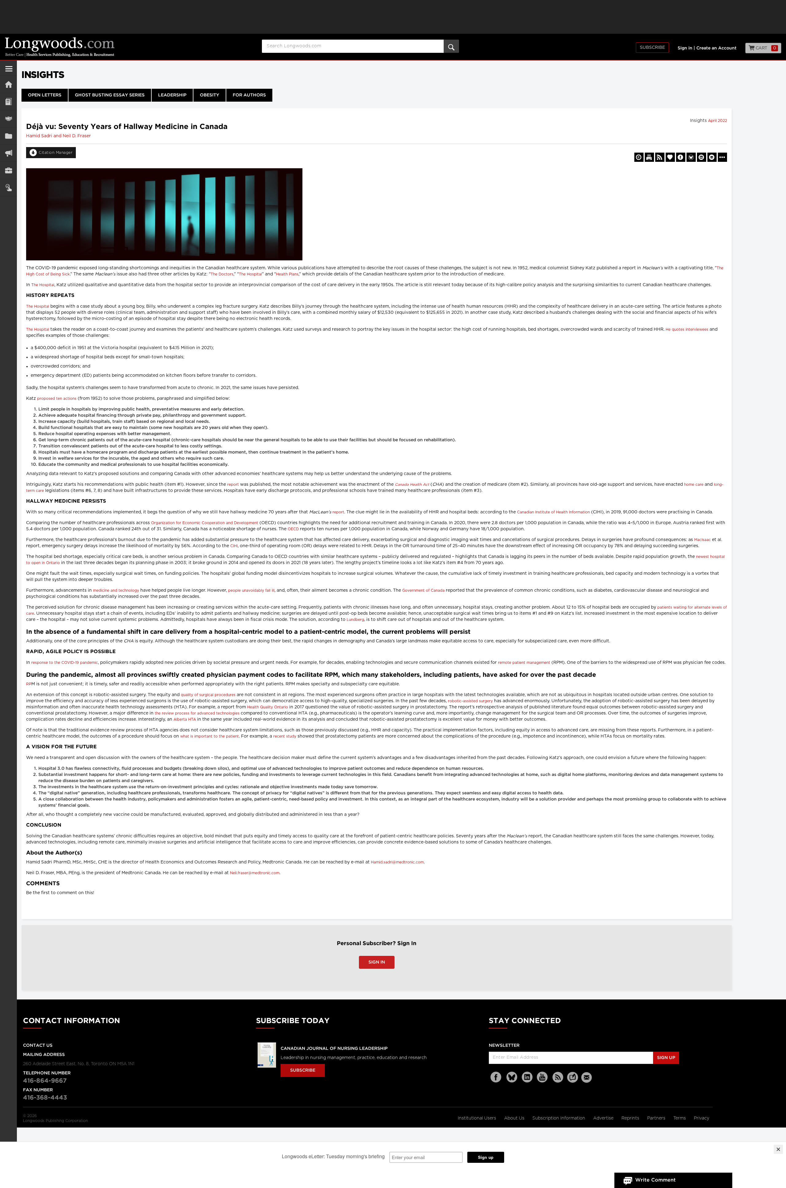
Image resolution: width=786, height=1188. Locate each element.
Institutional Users (477, 1118)
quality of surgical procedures (208, 695)
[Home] (8, 84)
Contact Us (38, 1045)
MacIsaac (702, 540)
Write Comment (655, 1180)
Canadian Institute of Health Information (553, 512)
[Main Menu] (9, 71)
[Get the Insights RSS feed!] (659, 157)
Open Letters (44, 95)
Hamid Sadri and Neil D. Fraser (58, 136)
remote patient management (524, 662)
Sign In (376, 962)
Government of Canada (423, 590)
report (233, 484)
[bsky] (512, 1077)
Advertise (604, 1118)
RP (28, 684)
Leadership (172, 95)
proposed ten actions (56, 398)
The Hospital (250, 274)
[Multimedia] (8, 153)
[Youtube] (542, 1077)
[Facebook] (496, 1077)
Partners (657, 1118)
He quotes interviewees (687, 329)
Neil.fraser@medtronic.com (254, 873)
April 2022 (717, 121)
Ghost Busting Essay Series (110, 95)
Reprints (630, 1118)
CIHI (234, 546)
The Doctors (222, 274)
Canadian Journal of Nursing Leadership (334, 1048)
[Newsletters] (587, 1077)
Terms (680, 1118)
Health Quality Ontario (267, 707)
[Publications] (8, 135)
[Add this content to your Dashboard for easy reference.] (670, 157)
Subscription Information (558, 1118)
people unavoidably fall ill (251, 590)
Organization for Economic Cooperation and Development (204, 523)
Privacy (701, 1118)
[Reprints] (639, 157)
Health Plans (287, 274)
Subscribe (652, 47)
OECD (293, 529)
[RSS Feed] (558, 1077)
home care (693, 484)
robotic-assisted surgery (470, 701)
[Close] (778, 1149)
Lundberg (355, 619)
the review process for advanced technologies (197, 713)
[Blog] (572, 1081)
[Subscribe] (8, 187)
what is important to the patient (209, 736)
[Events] (8, 118)
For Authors (249, 95)
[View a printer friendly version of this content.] (649, 157)
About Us (515, 1118)
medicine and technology (116, 590)
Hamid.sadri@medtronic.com (397, 862)
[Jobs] (8, 170)
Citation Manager (55, 152)
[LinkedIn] (527, 1077)
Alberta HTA (184, 719)
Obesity (209, 95)
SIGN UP (666, 1058)
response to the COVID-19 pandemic (64, 662)
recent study (284, 736)
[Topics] (8, 101)
